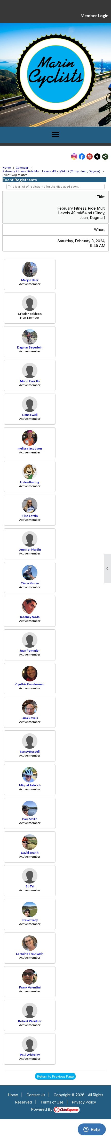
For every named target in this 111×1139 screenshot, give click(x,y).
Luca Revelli (29, 718)
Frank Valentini (30, 987)
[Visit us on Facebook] (82, 156)
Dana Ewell (29, 415)
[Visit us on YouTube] (89, 156)
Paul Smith (29, 819)
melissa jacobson (30, 448)
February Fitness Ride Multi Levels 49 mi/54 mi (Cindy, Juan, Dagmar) (51, 171)
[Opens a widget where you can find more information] (91, 1129)
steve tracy (30, 920)
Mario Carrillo (30, 381)
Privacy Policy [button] (84, 1102)
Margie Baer (29, 280)
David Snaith (29, 853)
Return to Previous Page (55, 1076)
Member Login (94, 15)
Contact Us (36, 1095)
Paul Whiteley (30, 1055)
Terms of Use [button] (52, 1102)
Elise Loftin (30, 516)
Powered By (42, 1109)
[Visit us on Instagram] (74, 156)
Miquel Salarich (30, 785)
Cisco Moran (30, 583)
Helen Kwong (29, 482)
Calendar (22, 167)
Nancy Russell (29, 751)
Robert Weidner (30, 1021)
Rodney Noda (29, 617)
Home (7, 167)
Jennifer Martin (30, 549)
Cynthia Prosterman (29, 684)
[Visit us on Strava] (97, 156)
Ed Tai (30, 886)
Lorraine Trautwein (29, 954)
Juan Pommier (30, 650)
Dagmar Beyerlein (29, 347)
